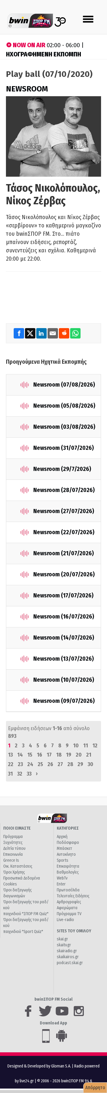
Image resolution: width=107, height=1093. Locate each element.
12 (94, 745)
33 (29, 774)
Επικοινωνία (13, 854)
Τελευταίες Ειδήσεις (73, 896)
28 (70, 764)
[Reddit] (64, 333)
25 (40, 764)
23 (20, 764)
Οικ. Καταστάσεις (17, 866)
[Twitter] (30, 333)
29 (80, 764)
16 (39, 755)
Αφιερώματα (67, 907)
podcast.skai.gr (70, 962)
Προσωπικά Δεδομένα (21, 878)
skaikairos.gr (68, 956)
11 (85, 745)
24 (30, 764)
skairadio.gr (67, 950)
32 (19, 774)
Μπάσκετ (64, 848)
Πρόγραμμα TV (69, 913)
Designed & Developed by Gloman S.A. (39, 1066)
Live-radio (65, 919)
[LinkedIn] (42, 333)
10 (76, 745)
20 (79, 755)
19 (68, 755)
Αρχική (62, 836)
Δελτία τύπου (14, 848)
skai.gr (62, 939)
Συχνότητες (13, 842)
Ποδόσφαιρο (68, 842)
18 (59, 755)
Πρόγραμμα (13, 836)
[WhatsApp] (75, 333)
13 (10, 755)
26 (50, 764)
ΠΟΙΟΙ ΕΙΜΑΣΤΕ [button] (17, 828)
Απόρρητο (95, 1087)
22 (10, 764)
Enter (61, 884)
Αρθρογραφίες (69, 901)
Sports (62, 860)
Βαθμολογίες (68, 872)
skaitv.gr (64, 945)
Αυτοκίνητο (66, 854)
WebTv (62, 878)
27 (60, 764)
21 (88, 755)
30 (90, 764)
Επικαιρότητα (68, 866)
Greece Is (11, 860)
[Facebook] (19, 333)
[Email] (53, 333)
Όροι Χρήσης (14, 872)
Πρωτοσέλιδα (68, 890)
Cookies (10, 884)
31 (10, 774)
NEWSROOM (27, 89)
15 (29, 755)
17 (49, 755)
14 (20, 755)
